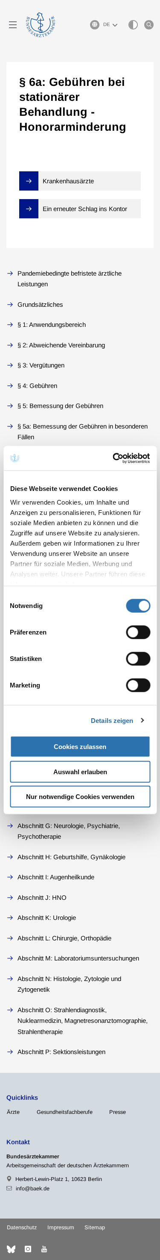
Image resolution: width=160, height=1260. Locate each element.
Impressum (60, 1227)
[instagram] (27, 1249)
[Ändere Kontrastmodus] (133, 24)
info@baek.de (32, 1188)
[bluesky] (11, 1249)
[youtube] (44, 1249)
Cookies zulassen (80, 746)
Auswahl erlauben (80, 771)
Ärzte (13, 1112)
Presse (117, 1112)
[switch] (138, 632)
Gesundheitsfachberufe (65, 1112)
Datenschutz (22, 1227)
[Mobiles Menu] (12, 24)
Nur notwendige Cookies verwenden (80, 796)
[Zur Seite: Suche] (149, 24)
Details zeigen (112, 720)
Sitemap (94, 1227)
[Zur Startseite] (40, 25)
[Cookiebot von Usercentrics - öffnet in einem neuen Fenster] (114, 458)
